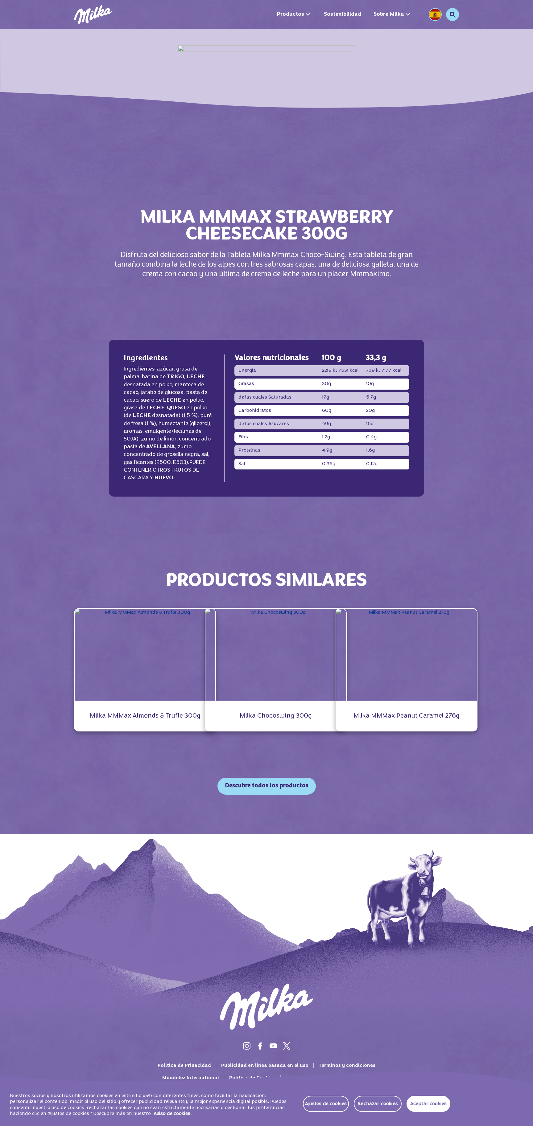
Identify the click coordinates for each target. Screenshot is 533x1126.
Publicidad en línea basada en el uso (264, 1065)
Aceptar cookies (428, 1103)
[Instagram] (246, 1046)
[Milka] (93, 14)
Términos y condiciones (347, 1065)
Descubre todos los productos (266, 786)
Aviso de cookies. (173, 1113)
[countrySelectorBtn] (435, 14)
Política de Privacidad (184, 1065)
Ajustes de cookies (326, 1103)
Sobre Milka (389, 14)
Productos (290, 14)
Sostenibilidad (342, 14)
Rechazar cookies (377, 1103)
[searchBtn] (452, 14)
